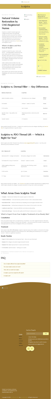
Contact (21, 341)
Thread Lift (22, 183)
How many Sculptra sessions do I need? (12, 266)
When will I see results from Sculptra (11, 269)
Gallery (20, 343)
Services (21, 345)
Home (20, 336)
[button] (25, 263)
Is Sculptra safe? (7, 275)
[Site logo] (25, 2)
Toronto (18, 41)
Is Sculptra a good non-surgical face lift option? (14, 272)
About (20, 338)
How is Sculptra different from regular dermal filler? (14, 263)
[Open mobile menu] (1, 2)
